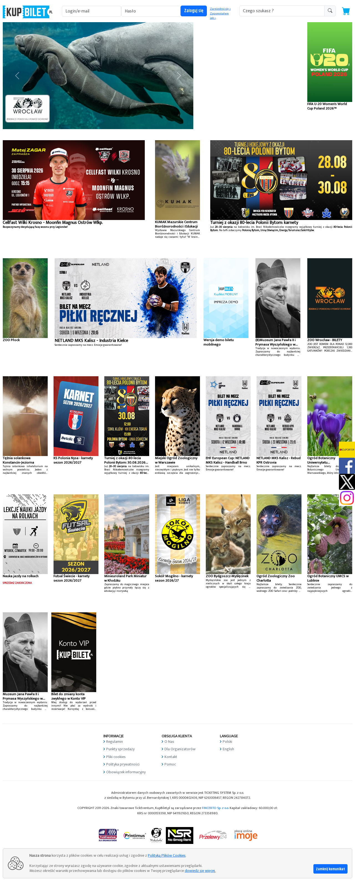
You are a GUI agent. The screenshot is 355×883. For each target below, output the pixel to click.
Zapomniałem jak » (219, 16)
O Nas (169, 741)
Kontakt (170, 757)
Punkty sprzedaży (120, 749)
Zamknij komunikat (330, 869)
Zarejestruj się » (220, 8)
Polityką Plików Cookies (167, 855)
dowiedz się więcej (200, 870)
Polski (227, 741)
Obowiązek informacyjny (126, 772)
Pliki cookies (116, 757)
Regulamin (114, 741)
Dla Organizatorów (180, 749)
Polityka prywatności (123, 764)
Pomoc (170, 764)
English (228, 749)
